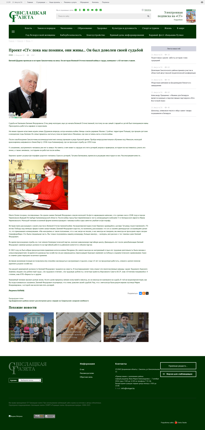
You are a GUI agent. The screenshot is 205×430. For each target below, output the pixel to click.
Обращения (84, 2)
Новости (20, 41)
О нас (82, 369)
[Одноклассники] (143, 293)
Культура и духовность (124, 28)
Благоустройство (96, 35)
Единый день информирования (127, 35)
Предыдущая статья (16, 298)
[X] (147, 293)
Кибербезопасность (71, 35)
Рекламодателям (87, 373)
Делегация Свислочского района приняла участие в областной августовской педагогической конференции (173, 71)
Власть (28, 28)
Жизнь (168, 28)
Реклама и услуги (70, 2)
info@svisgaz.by (128, 388)
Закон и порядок (46, 28)
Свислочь (147, 10)
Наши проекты (54, 2)
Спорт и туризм (150, 28)
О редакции (40, 2)
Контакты (95, 2)
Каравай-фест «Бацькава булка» (166, 35)
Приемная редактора (178, 365)
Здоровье (102, 28)
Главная (30, 2)
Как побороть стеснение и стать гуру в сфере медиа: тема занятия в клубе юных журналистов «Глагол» (123, 334)
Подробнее (178, 20)
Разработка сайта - (168, 422)
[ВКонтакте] (140, 293)
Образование (85, 28)
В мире (180, 28)
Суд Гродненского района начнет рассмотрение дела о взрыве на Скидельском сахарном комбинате (49, 301)
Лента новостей (173, 48)
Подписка (105, 2)
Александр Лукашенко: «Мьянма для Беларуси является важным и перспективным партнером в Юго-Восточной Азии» (173, 98)
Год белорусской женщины (40, 35)
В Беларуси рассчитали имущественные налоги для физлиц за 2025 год (71, 334)
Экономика (66, 28)
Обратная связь (86, 377)
